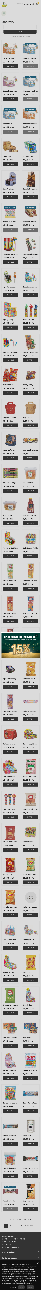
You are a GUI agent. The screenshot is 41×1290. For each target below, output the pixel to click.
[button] (36, 635)
